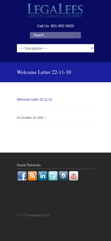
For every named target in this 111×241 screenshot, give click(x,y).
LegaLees (55, 11)
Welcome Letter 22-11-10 (34, 99)
